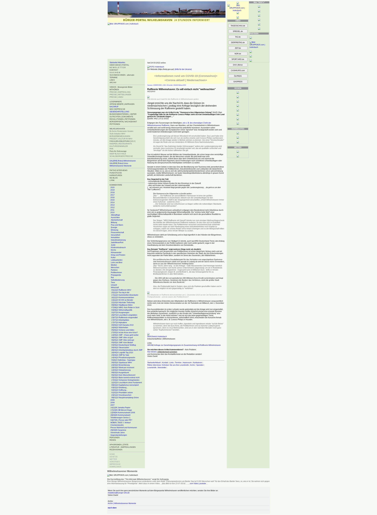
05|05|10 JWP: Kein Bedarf (122, 343)
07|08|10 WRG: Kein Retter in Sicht (125, 307)
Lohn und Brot (116, 262)
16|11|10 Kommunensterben (122, 297)
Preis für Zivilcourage (118, 151)
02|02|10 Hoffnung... (119, 390)
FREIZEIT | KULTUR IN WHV (121, 139)
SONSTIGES (115, 462)
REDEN (113, 440)
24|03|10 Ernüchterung (120, 365)
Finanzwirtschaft (117, 232)
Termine (178, 363)
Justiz (113, 245)
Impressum (187, 363)
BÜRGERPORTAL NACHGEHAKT (123, 122)
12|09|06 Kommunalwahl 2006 (122, 413)
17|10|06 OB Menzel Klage (121, 410)
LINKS (112, 80)
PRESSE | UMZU (116, 97)
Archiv (192, 365)
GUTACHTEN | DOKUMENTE (121, 117)
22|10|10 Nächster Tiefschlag (123, 302)
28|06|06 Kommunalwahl (120, 415)
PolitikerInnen (116, 272)
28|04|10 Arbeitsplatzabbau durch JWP (126, 350)
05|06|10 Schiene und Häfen (122, 330)
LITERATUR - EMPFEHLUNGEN (123, 447)
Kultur (113, 257)
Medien (114, 265)
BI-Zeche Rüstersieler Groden (121, 131)
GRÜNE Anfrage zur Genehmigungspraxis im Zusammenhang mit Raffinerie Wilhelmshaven (184, 345)
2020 (112, 187)
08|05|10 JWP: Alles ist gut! (122, 338)
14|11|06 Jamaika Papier (120, 408)
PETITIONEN (115, 124)
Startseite (149, 85)
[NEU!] (122, 141)
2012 (112, 207)
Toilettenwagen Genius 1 (120, 418)
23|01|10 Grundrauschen (121, 395)
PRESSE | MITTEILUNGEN (120, 95)
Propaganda (116, 275)
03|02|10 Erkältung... (119, 388)
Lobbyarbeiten (117, 260)
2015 (112, 200)
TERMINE (114, 78)
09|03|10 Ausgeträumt (120, 373)
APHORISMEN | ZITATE (119, 445)
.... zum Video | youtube (196, 483)
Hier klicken (152, 352)
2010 (112, 212)
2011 (112, 210)
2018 (112, 192)
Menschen (115, 267)
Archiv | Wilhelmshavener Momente (122, 503)
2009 (112, 400)
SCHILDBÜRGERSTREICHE (121, 156)
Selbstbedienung (118, 280)
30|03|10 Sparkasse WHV (121, 363)
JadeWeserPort (117, 242)
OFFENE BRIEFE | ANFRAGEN (122, 104)
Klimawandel (116, 252)
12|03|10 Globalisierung (121, 370)
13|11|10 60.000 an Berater (122, 300)
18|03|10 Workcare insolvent (122, 368)
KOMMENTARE (157, 85)
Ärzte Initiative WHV (117, 134)
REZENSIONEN (116, 450)
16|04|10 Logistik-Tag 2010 (122, 353)
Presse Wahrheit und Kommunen (123, 428)
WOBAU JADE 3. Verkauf (120, 423)
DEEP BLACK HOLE (118, 154)
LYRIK (112, 180)
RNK (111, 149)
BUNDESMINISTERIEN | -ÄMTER (123, 114)
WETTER (113, 459)
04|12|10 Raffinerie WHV (121, 290)
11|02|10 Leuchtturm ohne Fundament (126, 383)
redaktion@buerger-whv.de (119, 493)
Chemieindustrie (117, 425)
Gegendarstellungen (118, 435)
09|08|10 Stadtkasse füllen (122, 305)
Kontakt (165, 363)
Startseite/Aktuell (154, 363)
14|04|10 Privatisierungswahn (123, 358)
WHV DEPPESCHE (117, 109)
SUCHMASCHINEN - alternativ (122, 75)
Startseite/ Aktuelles (117, 63)
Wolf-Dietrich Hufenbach (157, 336)
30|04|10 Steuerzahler (120, 348)
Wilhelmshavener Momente (121, 166)
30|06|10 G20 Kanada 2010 (122, 325)
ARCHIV (113, 83)
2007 (112, 405)
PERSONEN (115, 438)
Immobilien (115, 237)
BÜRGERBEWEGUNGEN (120, 136)
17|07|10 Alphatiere (119, 323)
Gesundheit (115, 235)
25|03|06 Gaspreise (118, 430)
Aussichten (115, 217)
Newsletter (162, 368)
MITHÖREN (114, 90)
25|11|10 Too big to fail (120, 292)
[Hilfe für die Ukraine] (183, 69)
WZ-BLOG (114, 178)
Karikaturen (197, 363)
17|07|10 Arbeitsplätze (120, 320)
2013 (112, 205)
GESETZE (114, 457)
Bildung (114, 222)
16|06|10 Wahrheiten (119, 328)
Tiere (113, 282)
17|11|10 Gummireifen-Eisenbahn (124, 295)
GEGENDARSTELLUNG (119, 112)
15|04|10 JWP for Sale (120, 355)
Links (171, 363)
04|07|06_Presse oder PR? (121, 420)
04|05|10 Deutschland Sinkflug (123, 345)
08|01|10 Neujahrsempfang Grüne (125, 398)
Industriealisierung (118, 240)
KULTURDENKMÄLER (119, 146)
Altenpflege (115, 215)
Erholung (114, 230)
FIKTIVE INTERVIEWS (118, 170)
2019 (112, 190)
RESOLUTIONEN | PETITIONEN (122, 119)
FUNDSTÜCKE (116, 173)
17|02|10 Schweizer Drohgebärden (125, 380)
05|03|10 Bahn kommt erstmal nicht (125, 378)
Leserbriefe (152, 368)
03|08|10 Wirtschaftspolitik (121, 310)
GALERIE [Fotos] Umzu (119, 163)
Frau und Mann (117, 225)
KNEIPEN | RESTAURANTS (121, 144)
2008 (112, 403)
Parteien (114, 270)
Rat (112, 277)
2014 (112, 202)
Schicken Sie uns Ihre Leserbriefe (175, 365)
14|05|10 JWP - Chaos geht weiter (125, 335)
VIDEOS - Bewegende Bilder (121, 87)
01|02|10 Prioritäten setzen (122, 393)
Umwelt (114, 285)
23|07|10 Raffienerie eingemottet (124, 318)
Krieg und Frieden (118, 255)
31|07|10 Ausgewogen (120, 313)
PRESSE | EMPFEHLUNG (120, 92)
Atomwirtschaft (117, 220)
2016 (112, 197)
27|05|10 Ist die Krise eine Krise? (124, 333)
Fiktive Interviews (154, 365)
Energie (114, 227)
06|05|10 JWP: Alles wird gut (122, 340)
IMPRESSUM (115, 464)
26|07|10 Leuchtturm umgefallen (124, 315)
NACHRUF (114, 107)
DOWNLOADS (115, 467)
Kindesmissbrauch (118, 247)
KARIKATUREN (116, 175)
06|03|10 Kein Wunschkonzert (123, 375)
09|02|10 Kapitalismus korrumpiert (125, 385)
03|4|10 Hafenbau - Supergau (123, 360)
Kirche (113, 250)
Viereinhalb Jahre (117, 433)
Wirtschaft (115, 287)
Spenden (200, 365)
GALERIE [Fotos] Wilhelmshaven (123, 161)
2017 (112, 195)
